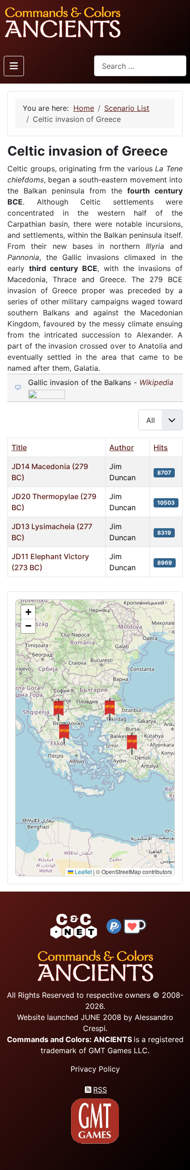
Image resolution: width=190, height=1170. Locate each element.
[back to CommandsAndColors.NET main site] (73, 925)
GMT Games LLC (118, 1050)
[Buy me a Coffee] (135, 925)
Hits (161, 447)
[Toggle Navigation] (14, 66)
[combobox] (140, 65)
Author (121, 447)
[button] (132, 744)
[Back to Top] (175, 1152)
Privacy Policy (95, 1069)
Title (19, 447)
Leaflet (82, 871)
